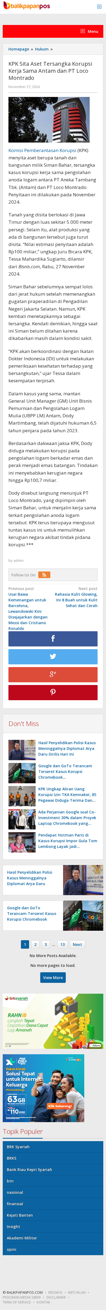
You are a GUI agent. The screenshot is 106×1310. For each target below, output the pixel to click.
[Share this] (53, 638)
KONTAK (43, 1302)
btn (10, 1180)
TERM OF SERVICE (17, 1302)
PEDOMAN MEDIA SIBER (22, 1297)
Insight (13, 1226)
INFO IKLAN (77, 1292)
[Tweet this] (53, 656)
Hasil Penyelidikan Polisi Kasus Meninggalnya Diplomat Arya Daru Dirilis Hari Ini (67, 748)
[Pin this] (53, 692)
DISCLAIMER (56, 1297)
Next (77, 944)
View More (53, 977)
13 (62, 944)
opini (11, 1249)
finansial (15, 1203)
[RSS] (45, 574)
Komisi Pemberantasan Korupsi (42, 150)
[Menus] (101, 7)
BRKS (11, 1158)
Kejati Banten (20, 1215)
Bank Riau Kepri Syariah (29, 1169)
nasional (15, 1192)
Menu (92, 31)
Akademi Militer (22, 1237)
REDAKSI (55, 1292)
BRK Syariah (18, 1146)
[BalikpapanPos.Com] (27, 4)
